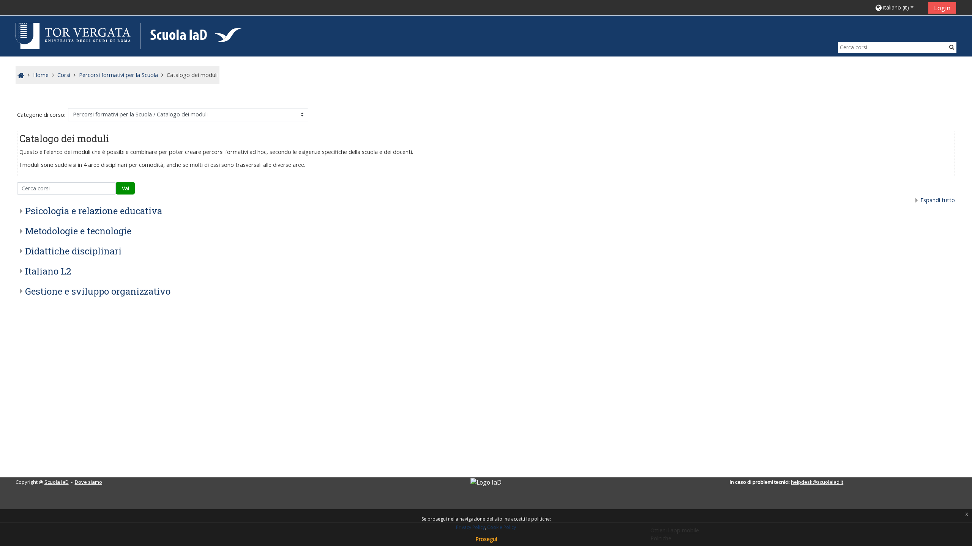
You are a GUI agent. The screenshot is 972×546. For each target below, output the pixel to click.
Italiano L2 (48, 271)
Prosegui (486, 539)
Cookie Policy (501, 527)
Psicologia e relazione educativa (93, 211)
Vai (125, 188)
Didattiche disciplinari (73, 251)
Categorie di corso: (41, 114)
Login (942, 8)
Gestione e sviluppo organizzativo (97, 291)
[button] (899, 7)
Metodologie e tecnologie (78, 231)
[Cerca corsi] (952, 46)
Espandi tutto (937, 200)
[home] (127, 35)
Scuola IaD (56, 482)
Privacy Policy (470, 527)
